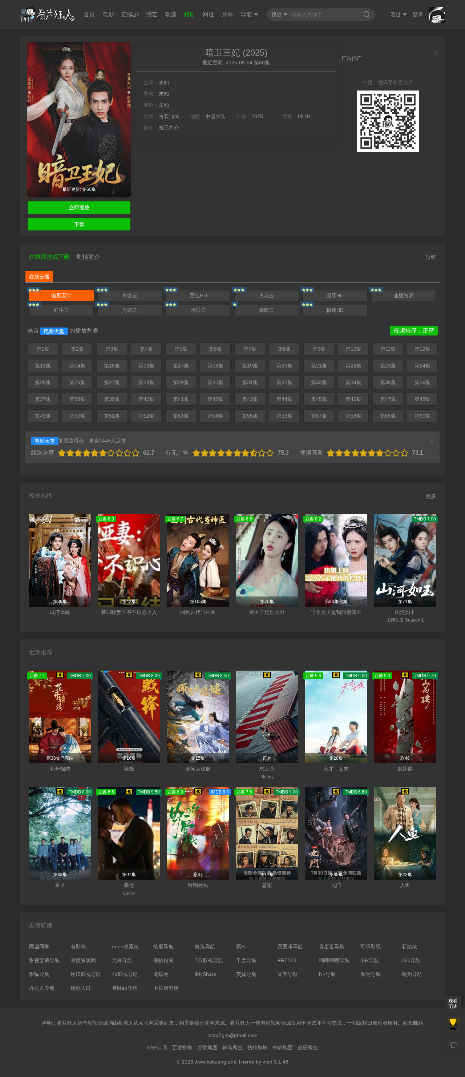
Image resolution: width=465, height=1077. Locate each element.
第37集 (43, 399)
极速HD (335, 310)
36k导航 (369, 960)
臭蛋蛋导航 (331, 946)
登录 (418, 14)
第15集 (112, 366)
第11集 (388, 349)
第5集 (180, 349)
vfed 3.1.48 (275, 1062)
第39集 (112, 399)
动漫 (171, 14)
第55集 (250, 416)
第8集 (284, 349)
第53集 (181, 416)
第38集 (77, 399)
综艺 (152, 14)
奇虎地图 (282, 1047)
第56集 (284, 416)
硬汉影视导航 (85, 974)
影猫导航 (39, 974)
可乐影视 (370, 946)
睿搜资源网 (83, 960)
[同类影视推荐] (453, 1024)
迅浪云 (198, 310)
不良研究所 (166, 988)
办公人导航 (41, 988)
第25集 (43, 382)
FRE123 (287, 960)
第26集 (77, 382)
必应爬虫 (308, 1047)
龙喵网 (161, 974)
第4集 (146, 349)
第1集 (42, 349)
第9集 (319, 349)
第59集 (388, 416)
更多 (431, 496)
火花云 (266, 295)
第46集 (353, 399)
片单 (227, 14)
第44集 (284, 399)
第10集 (353, 349)
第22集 (353, 366)
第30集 (215, 382)
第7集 (249, 349)
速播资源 (403, 295)
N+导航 (327, 974)
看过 (396, 14)
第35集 (388, 382)
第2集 (77, 349)
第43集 (250, 399)
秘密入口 (80, 988)
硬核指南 (163, 960)
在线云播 (39, 277)
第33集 (319, 382)
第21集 (319, 366)
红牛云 (61, 310)
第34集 (353, 382)
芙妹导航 (246, 974)
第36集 (422, 382)
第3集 (111, 349)
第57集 (319, 416)
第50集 (77, 416)
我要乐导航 (290, 946)
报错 (431, 257)
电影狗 (78, 946)
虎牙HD (335, 295)
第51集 (112, 416)
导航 (246, 14)
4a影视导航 (125, 974)
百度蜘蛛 (182, 1047)
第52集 (146, 416)
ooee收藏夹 (125, 946)
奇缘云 (129, 295)
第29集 (181, 382)
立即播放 (79, 207)
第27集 (112, 382)
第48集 (422, 399)
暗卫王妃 (222, 52)
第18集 (215, 366)
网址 (208, 14)
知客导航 (288, 974)
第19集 (250, 366)
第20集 (284, 366)
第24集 (422, 366)
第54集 (215, 416)
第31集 (250, 382)
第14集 (77, 366)
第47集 (388, 399)
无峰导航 (122, 960)
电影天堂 (61, 295)
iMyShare (206, 974)
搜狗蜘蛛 (257, 1047)
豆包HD (198, 295)
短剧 (189, 14)
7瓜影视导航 (209, 960)
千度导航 (246, 960)
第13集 (43, 366)
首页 (89, 14)
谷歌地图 (207, 1047)
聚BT (242, 946)
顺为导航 (370, 974)
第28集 (146, 382)
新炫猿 (409, 946)
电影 (108, 14)
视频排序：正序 (413, 330)
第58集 (353, 416)
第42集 (215, 399)
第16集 (146, 366)
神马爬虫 (232, 1047)
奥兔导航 (205, 946)
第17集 (181, 366)
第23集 (388, 366)
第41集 (181, 399)
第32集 (284, 382)
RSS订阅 (157, 1047)
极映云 (266, 310)
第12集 (422, 349)
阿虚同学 (39, 946)
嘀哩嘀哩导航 (334, 960)
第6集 (215, 349)
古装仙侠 (169, 116)
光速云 (129, 310)
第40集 (146, 399)
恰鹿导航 (163, 946)
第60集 (422, 416)
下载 (79, 224)
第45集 (319, 399)
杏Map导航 (124, 988)
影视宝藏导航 (44, 960)
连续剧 (130, 14)
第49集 (43, 416)
